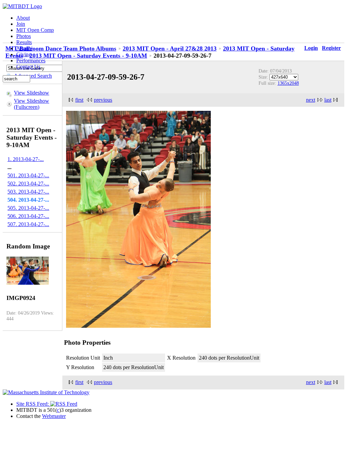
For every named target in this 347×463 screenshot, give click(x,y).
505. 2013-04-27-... (28, 208)
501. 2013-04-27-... (28, 175)
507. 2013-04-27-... (28, 224)
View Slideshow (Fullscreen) (31, 104)
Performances (30, 60)
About (23, 18)
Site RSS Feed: (33, 404)
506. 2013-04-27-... (28, 216)
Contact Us (28, 66)
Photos (23, 36)
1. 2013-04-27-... (25, 159)
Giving (23, 54)
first (79, 100)
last (327, 100)
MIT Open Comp (35, 30)
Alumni (24, 48)
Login (311, 48)
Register (331, 48)
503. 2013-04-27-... (28, 192)
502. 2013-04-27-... (28, 183)
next (310, 100)
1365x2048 (288, 83)
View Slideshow (31, 93)
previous (103, 100)
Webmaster (54, 416)
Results (24, 42)
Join (20, 24)
